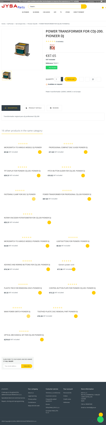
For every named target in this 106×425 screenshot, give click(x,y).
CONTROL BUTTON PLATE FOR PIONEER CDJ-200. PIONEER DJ (72, 288)
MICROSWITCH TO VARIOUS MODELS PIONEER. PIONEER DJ (26, 241)
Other (68, 12)
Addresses (66, 402)
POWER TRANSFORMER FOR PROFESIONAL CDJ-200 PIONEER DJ (67, 194)
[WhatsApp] (93, 79)
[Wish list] (105, 6)
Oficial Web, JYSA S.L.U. (53, 407)
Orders (65, 396)
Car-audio (46, 12)
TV (61, 12)
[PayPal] (51, 421)
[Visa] (47, 421)
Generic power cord (66, 265)
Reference (49, 63)
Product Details (35, 108)
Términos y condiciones (53, 393)
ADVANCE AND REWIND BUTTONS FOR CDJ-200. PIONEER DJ (27, 265)
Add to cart (70, 79)
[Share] (81, 79)
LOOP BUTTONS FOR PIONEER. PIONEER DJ (73, 241)
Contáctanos (32, 402)
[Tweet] (87, 79)
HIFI (55, 12)
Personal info (67, 393)
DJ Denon (36, 12)
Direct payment (79, 12)
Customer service (51, 396)
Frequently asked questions (51, 400)
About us (31, 393)
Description (12, 108)
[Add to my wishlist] (99, 79)
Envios (48, 404)
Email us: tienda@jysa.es (88, 407)
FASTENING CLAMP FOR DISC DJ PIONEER (20, 194)
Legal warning (32, 396)
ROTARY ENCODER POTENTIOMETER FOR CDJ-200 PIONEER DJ (27, 218)
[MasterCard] (49, 421)
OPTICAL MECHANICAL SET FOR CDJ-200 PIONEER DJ (24, 335)
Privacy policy (32, 399)
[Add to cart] (40, 152)
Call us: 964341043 (86, 404)
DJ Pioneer (25, 12)
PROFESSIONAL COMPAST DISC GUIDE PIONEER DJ (68, 147)
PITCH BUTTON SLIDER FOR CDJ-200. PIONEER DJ (66, 171)
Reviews (56, 108)
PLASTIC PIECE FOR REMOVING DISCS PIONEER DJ (23, 288)
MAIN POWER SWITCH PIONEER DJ (17, 311)
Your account (68, 389)
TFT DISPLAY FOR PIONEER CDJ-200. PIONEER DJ (22, 171)
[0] (102, 6)
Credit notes (67, 399)
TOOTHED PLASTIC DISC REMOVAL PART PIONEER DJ (57, 311)
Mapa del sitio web (34, 406)
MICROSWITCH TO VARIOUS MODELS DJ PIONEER (23, 147)
